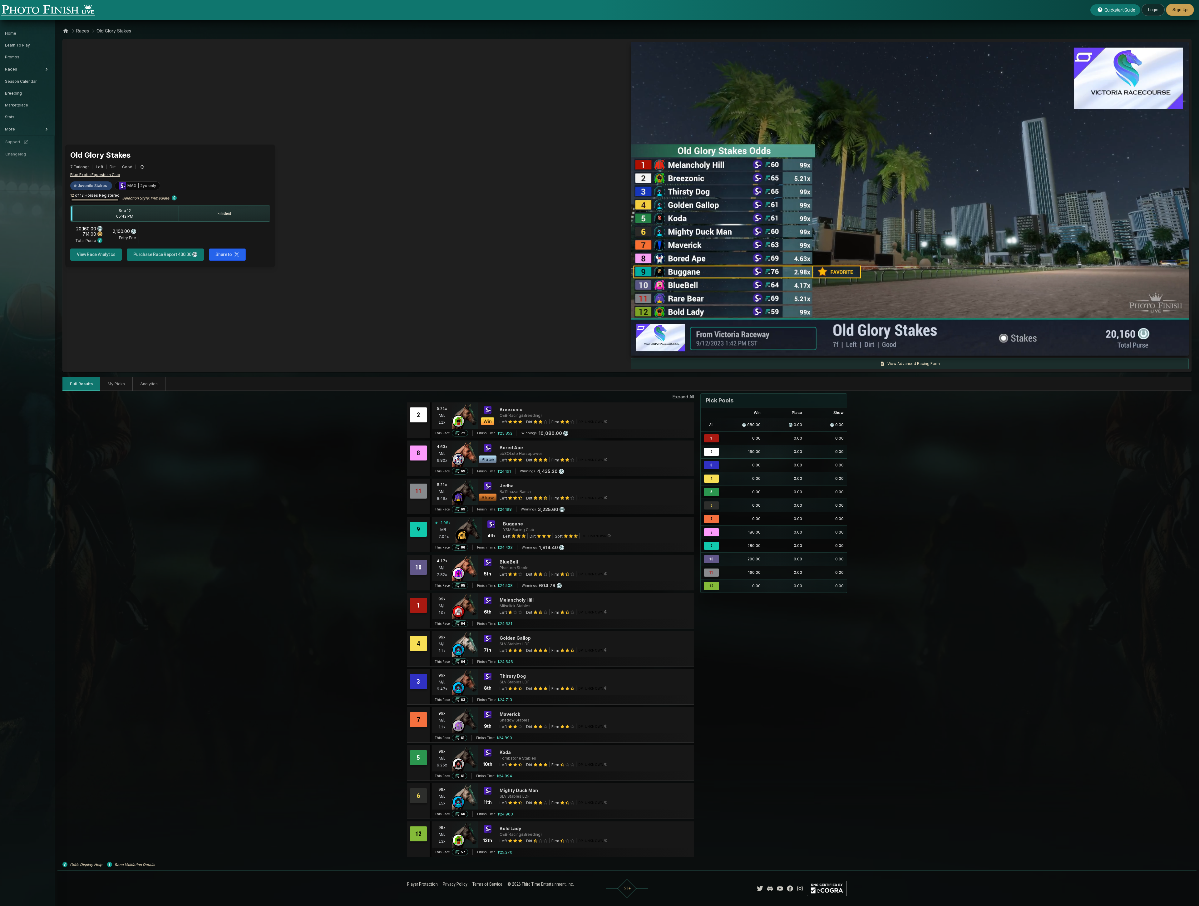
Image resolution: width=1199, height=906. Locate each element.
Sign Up (1179, 9)
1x (699, 348)
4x (719, 348)
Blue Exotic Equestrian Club (95, 174)
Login (1153, 9)
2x (709, 348)
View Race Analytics (96, 254)
